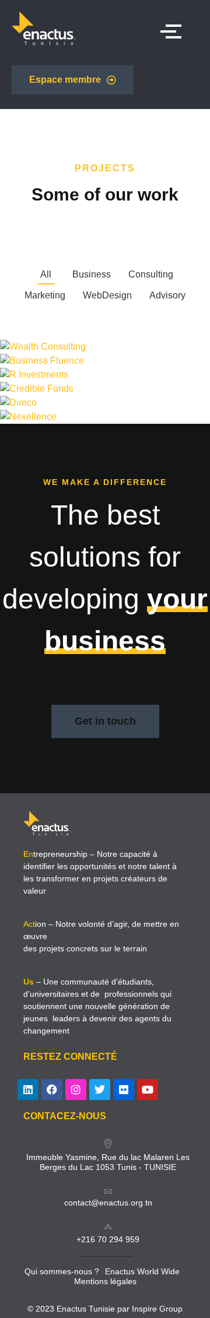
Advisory (167, 295)
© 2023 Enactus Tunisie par (79, 1308)
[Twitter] (99, 1089)
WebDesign (107, 295)
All (45, 274)
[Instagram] (75, 1089)
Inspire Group (157, 1308)
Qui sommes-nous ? (61, 1271)
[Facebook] (51, 1089)
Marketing (44, 295)
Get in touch (105, 721)
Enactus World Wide (142, 1271)
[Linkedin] (28, 1089)
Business (91, 274)
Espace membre (65, 80)
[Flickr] (123, 1089)
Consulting (150, 274)
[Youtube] (147, 1089)
